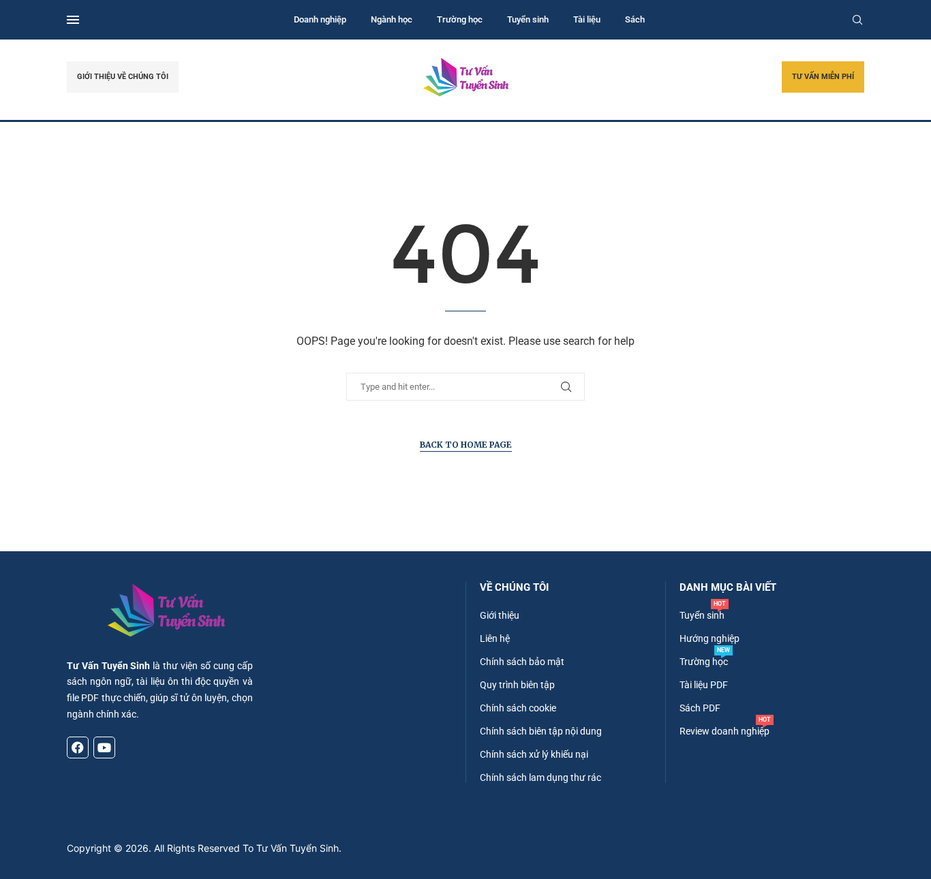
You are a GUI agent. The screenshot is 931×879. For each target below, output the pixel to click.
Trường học (460, 19)
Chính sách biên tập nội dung (541, 731)
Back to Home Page (466, 445)
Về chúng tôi (514, 588)
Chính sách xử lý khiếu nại (534, 754)
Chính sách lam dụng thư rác (540, 777)
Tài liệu (586, 19)
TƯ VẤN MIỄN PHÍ (823, 76)
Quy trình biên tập (517, 685)
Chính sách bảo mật (522, 661)
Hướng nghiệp (709, 638)
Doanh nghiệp (320, 19)
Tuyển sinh (528, 19)
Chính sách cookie (518, 708)
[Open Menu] (73, 20)
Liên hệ (495, 638)
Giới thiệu (499, 615)
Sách (635, 19)
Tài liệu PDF (704, 685)
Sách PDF (700, 708)
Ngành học (391, 19)
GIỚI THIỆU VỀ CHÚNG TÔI (122, 76)
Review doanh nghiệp (724, 731)
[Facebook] (78, 747)
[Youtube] (104, 747)
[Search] (857, 20)
